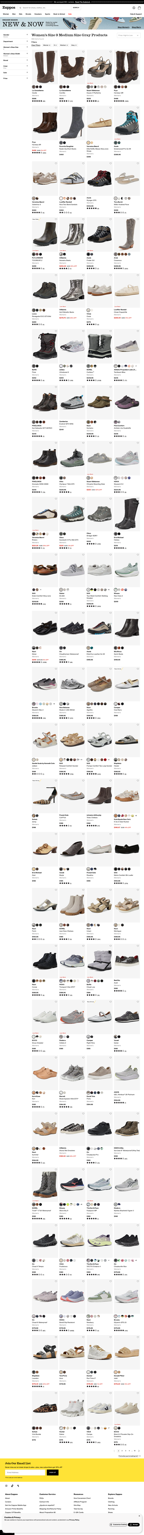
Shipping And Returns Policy (50, 1509)
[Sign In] (133, 8)
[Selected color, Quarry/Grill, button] (33, 1204)
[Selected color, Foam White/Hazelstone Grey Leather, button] (88, 310)
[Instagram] (6, 1485)
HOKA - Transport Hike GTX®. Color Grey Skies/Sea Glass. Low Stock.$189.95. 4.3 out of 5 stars (72, 970)
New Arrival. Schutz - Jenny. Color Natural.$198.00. (45, 804)
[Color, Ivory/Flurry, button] (125, 1260)
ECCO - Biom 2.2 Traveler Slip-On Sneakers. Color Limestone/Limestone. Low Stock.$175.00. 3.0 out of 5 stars (127, 1418)
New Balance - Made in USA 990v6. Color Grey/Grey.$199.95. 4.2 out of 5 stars (72, 693)
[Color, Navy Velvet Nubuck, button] (95, 704)
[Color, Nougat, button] (64, 1092)
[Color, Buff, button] (91, 366)
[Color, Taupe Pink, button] (102, 589)
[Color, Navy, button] (91, 869)
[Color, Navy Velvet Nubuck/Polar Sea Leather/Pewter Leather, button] (91, 925)
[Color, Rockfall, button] (64, 534)
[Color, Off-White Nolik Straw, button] (64, 869)
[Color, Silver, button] (98, 87)
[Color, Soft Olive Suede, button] (119, 254)
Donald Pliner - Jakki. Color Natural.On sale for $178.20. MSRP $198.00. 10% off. (127, 1361)
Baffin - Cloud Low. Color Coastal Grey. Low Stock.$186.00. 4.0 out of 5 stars (100, 970)
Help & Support (136, 14)
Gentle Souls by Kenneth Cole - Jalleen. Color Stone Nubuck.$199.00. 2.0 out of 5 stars (45, 749)
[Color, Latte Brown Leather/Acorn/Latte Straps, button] (91, 422)
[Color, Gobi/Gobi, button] (40, 1316)
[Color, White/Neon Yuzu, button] (119, 478)
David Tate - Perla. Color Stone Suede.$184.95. (100, 1082)
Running (111, 1509)
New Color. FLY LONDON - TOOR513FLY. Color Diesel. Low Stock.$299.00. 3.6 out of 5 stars (45, 243)
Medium (63, 45)
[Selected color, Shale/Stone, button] (88, 366)
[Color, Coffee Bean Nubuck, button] (102, 704)
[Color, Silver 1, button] (91, 87)
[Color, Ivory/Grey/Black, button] (67, 366)
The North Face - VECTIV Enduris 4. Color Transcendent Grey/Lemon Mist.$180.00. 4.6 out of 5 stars (100, 1249)
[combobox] (44, 8)
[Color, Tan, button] (125, 87)
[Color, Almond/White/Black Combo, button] (98, 1316)
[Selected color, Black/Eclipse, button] (61, 648)
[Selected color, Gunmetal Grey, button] (61, 254)
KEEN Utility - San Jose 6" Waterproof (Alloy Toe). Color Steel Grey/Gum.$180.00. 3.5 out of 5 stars (127, 1138)
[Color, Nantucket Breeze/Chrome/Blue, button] (50, 704)
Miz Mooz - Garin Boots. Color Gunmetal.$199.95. (127, 637)
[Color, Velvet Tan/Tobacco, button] (37, 1204)
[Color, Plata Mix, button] (105, 589)
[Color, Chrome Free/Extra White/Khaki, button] (91, 1428)
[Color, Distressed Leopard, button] (125, 254)
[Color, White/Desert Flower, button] (74, 1204)
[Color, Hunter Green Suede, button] (44, 981)
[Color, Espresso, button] (44, 310)
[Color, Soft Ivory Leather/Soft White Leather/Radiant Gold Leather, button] (95, 925)
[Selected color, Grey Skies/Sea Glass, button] (61, 981)
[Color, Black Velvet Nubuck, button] (98, 704)
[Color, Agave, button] (37, 1316)
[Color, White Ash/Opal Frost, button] (98, 1260)
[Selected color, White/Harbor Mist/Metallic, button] (115, 1316)
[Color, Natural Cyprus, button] (64, 1260)
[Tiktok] (12, 1485)
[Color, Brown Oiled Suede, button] (37, 87)
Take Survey (78, 1509)
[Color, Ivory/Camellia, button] (40, 1260)
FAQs (41, 1498)
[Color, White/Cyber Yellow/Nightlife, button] (47, 704)
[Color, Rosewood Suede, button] (91, 704)
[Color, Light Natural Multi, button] (67, 1428)
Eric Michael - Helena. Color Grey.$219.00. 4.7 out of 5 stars (127, 523)
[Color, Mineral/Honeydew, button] (119, 1260)
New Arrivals (113, 1505)
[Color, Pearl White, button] (98, 759)
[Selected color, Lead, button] (33, 422)
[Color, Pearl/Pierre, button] (74, 1260)
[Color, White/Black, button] (95, 1148)
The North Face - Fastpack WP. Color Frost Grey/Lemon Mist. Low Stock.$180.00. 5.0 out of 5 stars (100, 1193)
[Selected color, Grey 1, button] (61, 1260)
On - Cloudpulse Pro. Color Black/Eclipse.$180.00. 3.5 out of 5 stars (100, 1138)
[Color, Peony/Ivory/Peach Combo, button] (91, 1316)
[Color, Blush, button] (64, 198)
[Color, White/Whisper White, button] (64, 1036)
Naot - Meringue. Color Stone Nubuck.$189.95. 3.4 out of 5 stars (127, 914)
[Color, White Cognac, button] (102, 1428)
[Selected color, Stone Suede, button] (88, 1092)
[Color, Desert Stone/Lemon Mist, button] (91, 1204)
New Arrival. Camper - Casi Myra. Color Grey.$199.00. (127, 693)
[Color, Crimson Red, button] (95, 981)
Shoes (110, 1512)
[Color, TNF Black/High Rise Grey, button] (95, 1204)
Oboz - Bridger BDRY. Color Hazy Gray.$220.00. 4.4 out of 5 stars (100, 523)
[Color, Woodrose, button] (122, 87)
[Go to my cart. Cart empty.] (139, 8)
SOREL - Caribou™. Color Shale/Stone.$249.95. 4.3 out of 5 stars (100, 355)
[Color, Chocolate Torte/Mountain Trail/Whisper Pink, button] (64, 478)
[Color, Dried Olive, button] (40, 1428)
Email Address (12, 1472)
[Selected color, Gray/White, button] (88, 1372)
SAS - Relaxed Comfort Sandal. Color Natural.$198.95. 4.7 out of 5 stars (72, 749)
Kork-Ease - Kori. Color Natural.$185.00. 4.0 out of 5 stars (45, 1082)
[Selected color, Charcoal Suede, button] (33, 981)
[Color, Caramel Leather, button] (44, 1148)
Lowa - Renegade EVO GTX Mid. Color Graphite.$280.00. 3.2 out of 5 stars (45, 299)
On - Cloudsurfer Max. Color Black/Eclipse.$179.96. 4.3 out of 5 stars (127, 1249)
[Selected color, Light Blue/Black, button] (61, 198)
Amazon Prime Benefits (14, 1509)
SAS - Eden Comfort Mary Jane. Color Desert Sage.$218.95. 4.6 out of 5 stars (45, 580)
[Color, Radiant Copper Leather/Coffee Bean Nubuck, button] (40, 648)
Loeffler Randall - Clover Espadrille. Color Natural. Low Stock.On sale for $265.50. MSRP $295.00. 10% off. (127, 299)
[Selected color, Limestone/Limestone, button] (115, 1428)
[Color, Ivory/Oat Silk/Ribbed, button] (132, 366)
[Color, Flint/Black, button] (98, 1148)
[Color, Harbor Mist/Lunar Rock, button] (67, 1316)
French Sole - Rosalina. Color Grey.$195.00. (100, 858)
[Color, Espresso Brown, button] (37, 198)
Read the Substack (82, 2)
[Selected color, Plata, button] (88, 759)
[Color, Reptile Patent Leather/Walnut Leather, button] (37, 925)
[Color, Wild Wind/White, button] (125, 589)
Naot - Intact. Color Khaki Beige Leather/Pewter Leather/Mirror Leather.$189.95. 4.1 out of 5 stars (100, 914)
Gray (73, 45)
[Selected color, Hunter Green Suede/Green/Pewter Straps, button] (88, 422)
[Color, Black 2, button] (95, 1372)
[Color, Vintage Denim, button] (129, 254)
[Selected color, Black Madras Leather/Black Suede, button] (33, 648)
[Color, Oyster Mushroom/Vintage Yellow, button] (74, 981)
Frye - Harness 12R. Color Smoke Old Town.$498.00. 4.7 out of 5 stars (127, 76)
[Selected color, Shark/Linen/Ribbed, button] (115, 366)
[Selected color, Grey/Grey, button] (61, 704)
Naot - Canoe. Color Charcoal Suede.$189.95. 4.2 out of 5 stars (45, 970)
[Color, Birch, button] (37, 589)
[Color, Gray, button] (91, 1372)
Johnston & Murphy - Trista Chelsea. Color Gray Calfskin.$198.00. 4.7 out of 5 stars (100, 804)
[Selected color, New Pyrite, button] (88, 87)
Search (76, 8)
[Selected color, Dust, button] (88, 589)
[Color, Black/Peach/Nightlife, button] (122, 1316)
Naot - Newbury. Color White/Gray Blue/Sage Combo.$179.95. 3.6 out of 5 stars (100, 1305)
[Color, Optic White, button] (119, 198)
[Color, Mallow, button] (125, 759)
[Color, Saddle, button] (119, 1372)
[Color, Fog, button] (119, 759)
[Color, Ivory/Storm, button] (37, 1260)
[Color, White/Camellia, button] (122, 1260)
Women (45, 45)
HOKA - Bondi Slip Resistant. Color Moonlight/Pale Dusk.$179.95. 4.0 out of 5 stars (72, 1305)
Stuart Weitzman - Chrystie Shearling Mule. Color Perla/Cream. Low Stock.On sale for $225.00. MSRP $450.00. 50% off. (100, 467)
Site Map (77, 1505)
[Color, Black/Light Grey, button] (37, 1036)
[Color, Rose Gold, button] (64, 589)
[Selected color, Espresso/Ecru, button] (33, 534)
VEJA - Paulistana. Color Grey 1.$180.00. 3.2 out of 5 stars (72, 1249)
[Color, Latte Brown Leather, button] (119, 925)
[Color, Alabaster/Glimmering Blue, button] (67, 981)
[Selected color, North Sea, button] (61, 534)
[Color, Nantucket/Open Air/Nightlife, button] (40, 704)
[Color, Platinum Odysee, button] (122, 759)
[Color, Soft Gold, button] (95, 759)
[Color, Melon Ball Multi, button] (132, 815)
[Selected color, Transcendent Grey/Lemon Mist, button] (88, 1260)
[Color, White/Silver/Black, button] (95, 1428)
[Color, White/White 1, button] (122, 366)
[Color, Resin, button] (33, 589)
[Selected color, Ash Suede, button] (115, 254)
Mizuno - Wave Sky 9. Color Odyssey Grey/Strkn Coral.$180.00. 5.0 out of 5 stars (72, 1193)
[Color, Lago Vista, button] (98, 589)
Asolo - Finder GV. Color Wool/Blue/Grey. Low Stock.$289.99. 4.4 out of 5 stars (100, 243)
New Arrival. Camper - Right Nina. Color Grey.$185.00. (100, 1026)
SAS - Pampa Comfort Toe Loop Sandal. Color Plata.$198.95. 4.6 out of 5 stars (100, 749)
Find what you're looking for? (128, 1456)
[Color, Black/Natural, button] (40, 1204)
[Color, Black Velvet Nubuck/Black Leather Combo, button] (98, 925)
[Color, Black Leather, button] (74, 1428)
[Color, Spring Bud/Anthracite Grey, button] (105, 1260)
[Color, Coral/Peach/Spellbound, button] (125, 1316)
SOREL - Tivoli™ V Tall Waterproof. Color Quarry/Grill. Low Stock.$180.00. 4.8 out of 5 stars (45, 1193)
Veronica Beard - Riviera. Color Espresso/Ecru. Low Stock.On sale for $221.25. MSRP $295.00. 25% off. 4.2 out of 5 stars (45, 523)
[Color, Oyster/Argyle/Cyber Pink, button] (37, 704)
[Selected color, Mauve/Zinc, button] (33, 1316)
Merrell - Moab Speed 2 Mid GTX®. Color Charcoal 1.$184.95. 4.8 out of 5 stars (72, 1082)
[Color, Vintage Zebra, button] (67, 198)
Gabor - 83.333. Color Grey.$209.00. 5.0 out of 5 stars (72, 580)
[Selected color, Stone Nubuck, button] (88, 704)
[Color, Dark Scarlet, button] (122, 815)
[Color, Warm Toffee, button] (37, 1428)
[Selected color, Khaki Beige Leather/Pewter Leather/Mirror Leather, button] (88, 925)
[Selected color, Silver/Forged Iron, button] (115, 1204)
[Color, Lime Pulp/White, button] (67, 1204)
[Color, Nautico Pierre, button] (71, 1260)
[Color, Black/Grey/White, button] (129, 1316)
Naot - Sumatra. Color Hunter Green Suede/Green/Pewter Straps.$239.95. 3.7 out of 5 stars (100, 411)
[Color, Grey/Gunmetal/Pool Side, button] (91, 254)
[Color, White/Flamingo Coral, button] (119, 589)
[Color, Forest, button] (37, 422)
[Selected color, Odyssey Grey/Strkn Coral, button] (61, 1204)
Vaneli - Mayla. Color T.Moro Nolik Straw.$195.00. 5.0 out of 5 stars (72, 858)
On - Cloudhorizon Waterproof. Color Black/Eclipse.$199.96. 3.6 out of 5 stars (72, 637)
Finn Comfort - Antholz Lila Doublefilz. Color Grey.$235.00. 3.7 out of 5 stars (127, 411)
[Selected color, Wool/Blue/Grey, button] (88, 254)
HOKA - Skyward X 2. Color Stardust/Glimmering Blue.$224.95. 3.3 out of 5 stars (127, 467)
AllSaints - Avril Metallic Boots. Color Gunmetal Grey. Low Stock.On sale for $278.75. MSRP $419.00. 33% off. (72, 299)
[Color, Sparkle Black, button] (119, 869)
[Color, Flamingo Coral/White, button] (122, 589)
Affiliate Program (80, 1502)
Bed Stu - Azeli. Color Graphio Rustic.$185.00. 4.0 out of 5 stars (127, 970)
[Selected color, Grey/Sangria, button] (33, 366)
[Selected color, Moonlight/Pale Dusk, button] (61, 1316)
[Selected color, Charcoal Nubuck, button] (115, 869)
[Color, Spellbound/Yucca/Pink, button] (132, 1316)
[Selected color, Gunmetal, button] (115, 648)
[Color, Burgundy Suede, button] (91, 1092)
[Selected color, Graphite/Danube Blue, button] (115, 142)
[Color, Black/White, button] (67, 1036)
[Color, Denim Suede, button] (95, 1092)
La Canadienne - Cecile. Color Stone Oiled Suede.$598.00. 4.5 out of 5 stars (45, 76)
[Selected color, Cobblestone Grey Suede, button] (33, 198)
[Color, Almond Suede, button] (40, 981)
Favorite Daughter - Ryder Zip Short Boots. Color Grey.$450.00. (72, 132)
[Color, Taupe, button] (40, 1092)
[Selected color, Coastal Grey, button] (88, 981)
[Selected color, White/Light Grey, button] (33, 1036)
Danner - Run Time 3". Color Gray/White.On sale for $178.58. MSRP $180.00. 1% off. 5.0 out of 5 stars (100, 1361)
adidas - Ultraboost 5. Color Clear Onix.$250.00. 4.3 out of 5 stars (72, 355)
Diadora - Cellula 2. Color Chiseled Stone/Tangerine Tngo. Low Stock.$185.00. (72, 1026)
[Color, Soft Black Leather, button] (105, 704)
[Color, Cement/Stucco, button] (64, 981)
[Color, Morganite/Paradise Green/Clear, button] (44, 704)
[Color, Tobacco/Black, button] (67, 925)
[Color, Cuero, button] (44, 422)
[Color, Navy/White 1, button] (125, 366)
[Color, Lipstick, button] (105, 759)
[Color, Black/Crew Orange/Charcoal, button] (71, 366)
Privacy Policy (74, 1520)
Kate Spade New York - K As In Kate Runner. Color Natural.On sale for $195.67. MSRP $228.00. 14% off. (127, 804)
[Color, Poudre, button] (102, 87)
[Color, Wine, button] (37, 254)
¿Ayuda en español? (47, 1505)
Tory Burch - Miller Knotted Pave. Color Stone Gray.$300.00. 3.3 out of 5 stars (127, 187)
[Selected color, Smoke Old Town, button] (115, 87)
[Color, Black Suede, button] (40, 87)
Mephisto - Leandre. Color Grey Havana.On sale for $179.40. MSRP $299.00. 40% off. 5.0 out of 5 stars (45, 1361)
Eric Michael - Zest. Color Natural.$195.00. (45, 858)
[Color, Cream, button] (105, 87)
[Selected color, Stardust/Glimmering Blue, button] (115, 478)
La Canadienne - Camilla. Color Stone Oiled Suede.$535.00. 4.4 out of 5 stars (72, 76)
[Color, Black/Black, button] (64, 648)
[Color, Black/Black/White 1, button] (119, 366)
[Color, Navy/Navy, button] (64, 704)
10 (134, 1451)
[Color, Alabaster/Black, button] (122, 478)
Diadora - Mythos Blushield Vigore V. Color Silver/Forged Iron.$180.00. (127, 1193)
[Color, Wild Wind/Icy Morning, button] (78, 1204)
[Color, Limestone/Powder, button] (40, 1036)
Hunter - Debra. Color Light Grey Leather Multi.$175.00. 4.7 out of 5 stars (72, 1418)
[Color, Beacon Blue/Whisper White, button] (119, 1204)
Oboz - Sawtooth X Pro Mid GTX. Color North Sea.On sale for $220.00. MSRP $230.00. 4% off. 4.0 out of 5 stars (72, 523)
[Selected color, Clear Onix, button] (61, 366)
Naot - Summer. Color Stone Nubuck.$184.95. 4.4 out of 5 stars (45, 1138)
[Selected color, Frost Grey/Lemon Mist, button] (88, 1204)
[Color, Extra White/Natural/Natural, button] (105, 1428)
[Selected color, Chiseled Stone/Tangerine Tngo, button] (61, 1036)
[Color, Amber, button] (74, 759)
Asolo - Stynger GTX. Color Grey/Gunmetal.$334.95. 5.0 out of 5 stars (100, 187)
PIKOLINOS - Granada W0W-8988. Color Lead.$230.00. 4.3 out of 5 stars (45, 467)
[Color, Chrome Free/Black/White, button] (98, 1428)
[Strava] (18, 1485)
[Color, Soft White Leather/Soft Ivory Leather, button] (40, 1148)
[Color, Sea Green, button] (98, 981)
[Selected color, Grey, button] (61, 142)
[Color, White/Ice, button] (91, 1148)
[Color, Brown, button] (119, 704)
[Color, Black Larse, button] (67, 759)
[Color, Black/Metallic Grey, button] (64, 1204)
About (7, 1498)
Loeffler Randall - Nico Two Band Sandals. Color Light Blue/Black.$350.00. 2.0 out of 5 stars (72, 187)
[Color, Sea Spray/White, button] (71, 1204)
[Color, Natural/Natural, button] (71, 198)
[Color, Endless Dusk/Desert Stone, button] (98, 1204)
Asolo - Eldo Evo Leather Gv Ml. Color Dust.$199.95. (100, 637)
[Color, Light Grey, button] (119, 422)
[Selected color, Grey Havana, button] (115, 759)
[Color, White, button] (91, 981)
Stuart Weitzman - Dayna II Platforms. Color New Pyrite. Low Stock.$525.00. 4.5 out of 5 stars (100, 76)
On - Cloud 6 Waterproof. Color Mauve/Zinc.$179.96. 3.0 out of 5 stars (45, 1305)
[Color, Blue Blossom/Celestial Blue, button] (129, 478)
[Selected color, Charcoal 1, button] (61, 1092)
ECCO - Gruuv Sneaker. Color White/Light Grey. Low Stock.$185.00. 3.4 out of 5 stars (45, 1026)
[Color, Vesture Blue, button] (91, 759)
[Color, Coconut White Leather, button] (47, 534)
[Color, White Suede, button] (102, 1092)
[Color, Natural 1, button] (125, 815)
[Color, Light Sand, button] (37, 1372)
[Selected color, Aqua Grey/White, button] (115, 589)
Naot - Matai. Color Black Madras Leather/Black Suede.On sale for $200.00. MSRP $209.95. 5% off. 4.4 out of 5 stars (45, 637)
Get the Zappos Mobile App (15, 1505)
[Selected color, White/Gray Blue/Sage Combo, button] (88, 1316)
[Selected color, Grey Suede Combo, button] (115, 1036)
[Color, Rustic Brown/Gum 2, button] (64, 925)
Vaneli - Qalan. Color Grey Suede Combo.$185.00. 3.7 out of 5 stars (127, 1026)
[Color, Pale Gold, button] (91, 142)
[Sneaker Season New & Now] (72, 23)
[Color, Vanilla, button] (64, 759)
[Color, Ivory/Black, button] (71, 1428)
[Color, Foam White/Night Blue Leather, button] (91, 310)
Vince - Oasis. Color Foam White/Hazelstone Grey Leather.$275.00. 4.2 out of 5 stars (100, 299)
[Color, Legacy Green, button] (64, 366)
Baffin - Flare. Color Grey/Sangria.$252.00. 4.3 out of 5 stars (45, 355)
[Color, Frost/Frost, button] (71, 1316)
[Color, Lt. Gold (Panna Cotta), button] (44, 1092)
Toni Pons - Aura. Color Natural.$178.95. (72, 1361)
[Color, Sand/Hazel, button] (37, 534)
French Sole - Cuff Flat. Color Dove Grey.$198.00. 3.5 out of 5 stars (72, 804)
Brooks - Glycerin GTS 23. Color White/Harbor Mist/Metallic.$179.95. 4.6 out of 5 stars (127, 1305)
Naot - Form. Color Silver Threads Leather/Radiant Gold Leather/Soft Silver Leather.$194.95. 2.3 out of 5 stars (45, 914)
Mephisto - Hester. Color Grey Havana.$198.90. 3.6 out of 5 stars (127, 749)
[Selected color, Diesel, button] (33, 254)
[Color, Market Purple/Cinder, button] (119, 815)
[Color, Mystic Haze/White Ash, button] (102, 1260)
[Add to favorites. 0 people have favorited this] (56, 51)
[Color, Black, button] (95, 87)
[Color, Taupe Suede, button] (37, 759)
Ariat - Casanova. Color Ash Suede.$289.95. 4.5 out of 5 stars (127, 243)
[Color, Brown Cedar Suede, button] (37, 981)
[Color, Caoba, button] (44, 478)
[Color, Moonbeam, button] (78, 759)
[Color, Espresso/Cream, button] (74, 198)
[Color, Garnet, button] (129, 869)
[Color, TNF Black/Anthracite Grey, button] (91, 1260)
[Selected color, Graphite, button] (33, 310)
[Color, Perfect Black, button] (122, 198)
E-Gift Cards (78, 1512)
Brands (111, 1498)
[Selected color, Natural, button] (88, 142)
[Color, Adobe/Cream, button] (91, 478)
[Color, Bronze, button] (122, 869)
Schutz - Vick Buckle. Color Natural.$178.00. (45, 1418)
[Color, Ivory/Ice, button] (44, 1260)
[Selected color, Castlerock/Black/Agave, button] (61, 478)
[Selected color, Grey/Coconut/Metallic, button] (33, 704)
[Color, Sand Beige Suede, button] (40, 534)
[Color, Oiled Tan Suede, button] (122, 254)
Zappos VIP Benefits (13, 1512)
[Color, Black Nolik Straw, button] (67, 869)
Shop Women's (123, 27)
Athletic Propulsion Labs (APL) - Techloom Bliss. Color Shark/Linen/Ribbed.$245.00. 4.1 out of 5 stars (127, 355)
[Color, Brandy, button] (119, 648)
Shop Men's (136, 27)
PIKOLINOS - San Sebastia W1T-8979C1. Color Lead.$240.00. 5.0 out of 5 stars (45, 411)
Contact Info (44, 1502)
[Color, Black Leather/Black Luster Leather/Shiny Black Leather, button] (40, 925)
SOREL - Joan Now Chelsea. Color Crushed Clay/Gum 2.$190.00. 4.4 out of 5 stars (72, 914)
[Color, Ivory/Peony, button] (132, 1260)
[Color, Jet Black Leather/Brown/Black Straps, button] (95, 422)
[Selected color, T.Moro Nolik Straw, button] (61, 869)
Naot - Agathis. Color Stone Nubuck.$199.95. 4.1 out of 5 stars (100, 693)
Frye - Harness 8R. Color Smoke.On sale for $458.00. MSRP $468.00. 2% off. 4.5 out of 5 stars (45, 132)
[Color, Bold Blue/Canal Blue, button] (95, 1260)
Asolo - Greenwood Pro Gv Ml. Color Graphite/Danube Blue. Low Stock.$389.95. (127, 132)
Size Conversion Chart (82, 1498)
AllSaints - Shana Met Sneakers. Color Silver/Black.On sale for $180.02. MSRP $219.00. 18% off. (72, 1138)
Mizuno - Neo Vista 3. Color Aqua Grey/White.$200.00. (127, 580)
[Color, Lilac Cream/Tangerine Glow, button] (125, 478)
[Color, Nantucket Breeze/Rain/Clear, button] (119, 1316)
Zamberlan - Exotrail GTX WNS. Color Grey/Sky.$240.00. (72, 411)
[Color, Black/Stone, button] (95, 366)
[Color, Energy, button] (91, 589)
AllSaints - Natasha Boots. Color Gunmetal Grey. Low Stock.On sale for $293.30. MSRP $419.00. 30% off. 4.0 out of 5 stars (72, 243)
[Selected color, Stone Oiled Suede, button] (33, 87)
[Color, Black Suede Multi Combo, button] (119, 1036)
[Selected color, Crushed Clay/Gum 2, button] (61, 925)
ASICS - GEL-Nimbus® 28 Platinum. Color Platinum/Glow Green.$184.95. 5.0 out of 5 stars (127, 1082)
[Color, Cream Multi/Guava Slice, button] (129, 815)
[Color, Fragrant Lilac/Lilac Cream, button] (78, 981)
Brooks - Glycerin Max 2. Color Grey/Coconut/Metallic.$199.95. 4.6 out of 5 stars (45, 693)
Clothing (111, 1502)
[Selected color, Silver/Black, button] (88, 1428)
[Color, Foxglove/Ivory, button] (129, 1260)
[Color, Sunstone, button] (71, 759)
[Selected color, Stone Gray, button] (115, 198)
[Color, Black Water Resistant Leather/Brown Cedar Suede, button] (37, 648)
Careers (8, 1502)
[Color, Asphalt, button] (37, 310)
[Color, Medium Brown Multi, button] (64, 1428)
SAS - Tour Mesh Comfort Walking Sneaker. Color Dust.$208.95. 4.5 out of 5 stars (100, 580)
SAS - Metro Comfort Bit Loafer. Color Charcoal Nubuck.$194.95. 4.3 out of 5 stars (127, 858)
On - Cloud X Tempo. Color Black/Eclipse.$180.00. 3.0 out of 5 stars (45, 1249)
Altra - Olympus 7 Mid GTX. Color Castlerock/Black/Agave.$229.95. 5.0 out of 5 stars (72, 467)
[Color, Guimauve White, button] (67, 1260)
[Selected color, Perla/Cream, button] (88, 478)
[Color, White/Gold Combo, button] (95, 1316)
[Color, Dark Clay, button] (129, 198)
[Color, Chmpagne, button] (40, 310)
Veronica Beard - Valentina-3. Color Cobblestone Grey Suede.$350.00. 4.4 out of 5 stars (45, 187)
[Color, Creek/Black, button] (102, 1148)
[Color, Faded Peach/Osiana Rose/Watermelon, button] (129, 366)
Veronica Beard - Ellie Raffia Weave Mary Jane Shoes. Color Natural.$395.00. (100, 132)
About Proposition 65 (47, 1512)
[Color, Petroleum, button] (119, 142)
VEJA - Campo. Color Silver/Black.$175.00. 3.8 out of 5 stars (100, 1418)
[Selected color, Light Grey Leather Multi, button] (61, 1428)
